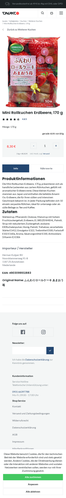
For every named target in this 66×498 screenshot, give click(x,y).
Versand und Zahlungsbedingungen (31, 413)
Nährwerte (46, 168)
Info (16, 168)
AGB (14, 434)
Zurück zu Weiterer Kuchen (21, 29)
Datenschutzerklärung (24, 427)
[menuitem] (42, 12)
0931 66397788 (20, 391)
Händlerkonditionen (23, 448)
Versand (46, 153)
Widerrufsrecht (20, 420)
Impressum (18, 441)
